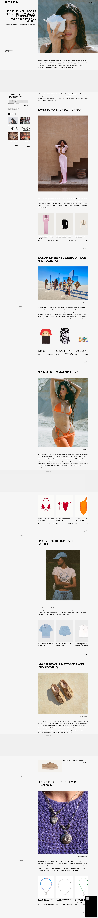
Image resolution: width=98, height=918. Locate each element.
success (68, 454)
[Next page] (86, 248)
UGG (41, 725)
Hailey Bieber (74, 721)
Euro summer (73, 203)
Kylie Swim (74, 456)
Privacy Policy (15, 109)
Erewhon (40, 721)
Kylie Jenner (72, 93)
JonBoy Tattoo (68, 732)
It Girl (54, 721)
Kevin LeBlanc (9, 50)
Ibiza (75, 63)
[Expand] (87, 897)
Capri (59, 63)
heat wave (68, 96)
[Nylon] (11, 2)
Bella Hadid (40, 723)
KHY (64, 456)
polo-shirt (71, 612)
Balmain (40, 98)
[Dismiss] (96, 897)
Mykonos (84, 205)
